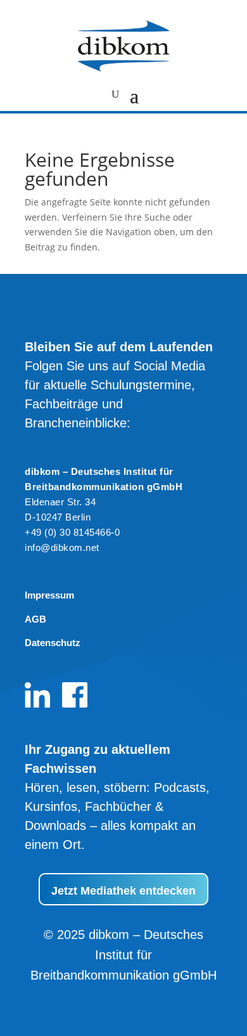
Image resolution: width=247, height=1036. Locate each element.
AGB (35, 619)
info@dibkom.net (62, 547)
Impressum (49, 595)
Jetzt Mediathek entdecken (123, 890)
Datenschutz (52, 642)
